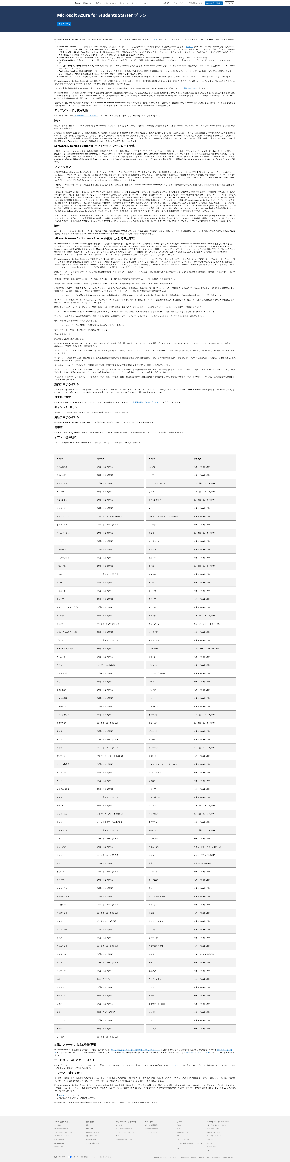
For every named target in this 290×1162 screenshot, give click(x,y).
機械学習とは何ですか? (213, 1132)
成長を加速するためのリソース (125, 1128)
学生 (178, 1136)
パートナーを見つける (151, 1132)
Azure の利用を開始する (214, 3)
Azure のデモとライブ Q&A (124, 1139)
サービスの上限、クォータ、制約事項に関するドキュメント (135, 1049)
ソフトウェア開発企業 (151, 1125)
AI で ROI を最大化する (92, 1143)
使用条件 (201, 1157)
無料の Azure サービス (92, 1132)
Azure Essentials (59, 1143)
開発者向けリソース (182, 1132)
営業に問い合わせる (195, 3)
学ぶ (175, 3)
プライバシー (174, 1157)
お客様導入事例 (58, 1147)
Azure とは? (57, 1125)
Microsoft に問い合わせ (160, 1157)
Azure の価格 (89, 1128)
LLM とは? (210, 1143)
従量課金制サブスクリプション (85, 115)
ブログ (178, 1128)
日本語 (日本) (61, 1157)
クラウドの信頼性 (59, 1139)
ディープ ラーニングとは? (214, 1136)
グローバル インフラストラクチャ (63, 1132)
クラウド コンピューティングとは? (216, 1125)
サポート (183, 3)
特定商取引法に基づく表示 (188, 1157)
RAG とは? (210, 1150)
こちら (154, 39)
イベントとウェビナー (183, 1139)
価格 (120, 3)
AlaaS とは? (210, 1139)
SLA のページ (178, 1065)
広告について (216, 1157)
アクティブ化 (64, 24)
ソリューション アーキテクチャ (125, 1132)
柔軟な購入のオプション (93, 1136)
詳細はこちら (87, 3)
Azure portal (64, 1095)
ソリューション (109, 3)
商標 (208, 1157)
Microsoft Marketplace (151, 1128)
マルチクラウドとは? (213, 1128)
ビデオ (178, 1148)
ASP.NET (189, 46)
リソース (143, 3)
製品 (97, 3)
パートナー (131, 3)
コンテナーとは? (211, 1147)
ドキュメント (180, 1125)
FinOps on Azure (91, 1139)
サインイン (229, 3)
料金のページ (189, 88)
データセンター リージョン (62, 1136)
